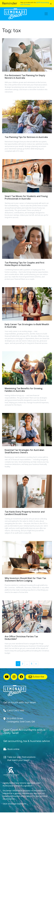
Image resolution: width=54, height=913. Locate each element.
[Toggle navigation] (46, 13)
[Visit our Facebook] (21, 676)
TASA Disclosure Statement (14, 803)
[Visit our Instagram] (14, 676)
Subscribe (38, 677)
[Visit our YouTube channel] (6, 676)
